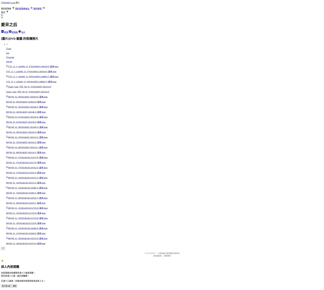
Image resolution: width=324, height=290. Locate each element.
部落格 (15, 32)
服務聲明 (167, 256)
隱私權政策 (157, 256)
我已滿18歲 (6, 286)
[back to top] (3, 248)
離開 (14, 286)
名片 (23, 32)
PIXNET (153, 253)
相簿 (6, 32)
